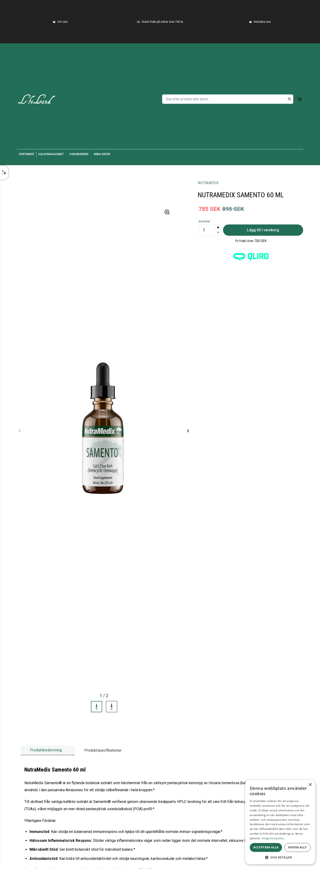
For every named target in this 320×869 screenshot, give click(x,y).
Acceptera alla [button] (266, 847)
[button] (218, 227)
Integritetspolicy (273, 838)
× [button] (310, 785)
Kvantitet (204, 221)
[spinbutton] (210, 230)
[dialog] (280, 822)
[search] (289, 99)
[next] (188, 430)
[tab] (48, 750)
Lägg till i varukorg (263, 230)
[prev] (20, 430)
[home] (36, 99)
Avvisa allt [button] (297, 847)
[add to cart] (299, 99)
